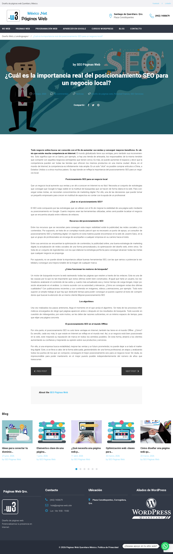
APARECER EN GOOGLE (74, 29)
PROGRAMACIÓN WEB (46, 29)
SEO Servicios (137, 94)
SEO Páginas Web (88, 64)
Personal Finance (122, 94)
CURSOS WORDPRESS (102, 29)
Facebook (156, 3)
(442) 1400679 (162, 15)
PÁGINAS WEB (23, 29)
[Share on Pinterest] (98, 105)
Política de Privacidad (108, 547)
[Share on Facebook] (88, 105)
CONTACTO (136, 29)
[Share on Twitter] (93, 105)
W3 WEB (6, 29)
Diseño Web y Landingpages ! (15, 36)
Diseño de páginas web (102, 94)
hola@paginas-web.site (61, 505)
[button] (165, 546)
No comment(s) (61, 94)
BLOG (121, 29)
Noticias (80, 94)
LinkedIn (168, 3)
